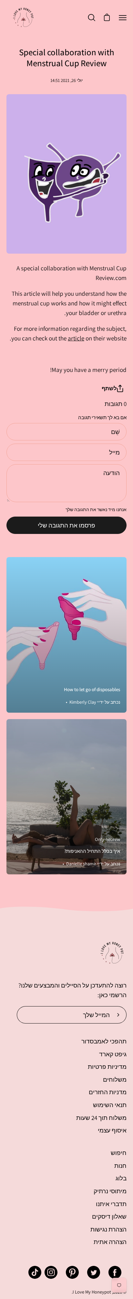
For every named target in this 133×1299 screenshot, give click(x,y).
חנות (120, 1165)
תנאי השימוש (110, 1105)
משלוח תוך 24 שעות (101, 1118)
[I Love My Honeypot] (23, 18)
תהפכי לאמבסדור (104, 1041)
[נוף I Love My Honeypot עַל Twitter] (93, 1272)
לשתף (109, 388)
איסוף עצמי (112, 1130)
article (76, 338)
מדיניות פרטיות (107, 1066)
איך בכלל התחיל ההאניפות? (92, 851)
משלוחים (115, 1079)
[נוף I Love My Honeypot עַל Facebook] (114, 1272)
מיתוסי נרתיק (110, 1191)
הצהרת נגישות (108, 1229)
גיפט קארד (113, 1054)
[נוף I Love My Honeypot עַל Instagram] (51, 1272)
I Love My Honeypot (92, 1292)
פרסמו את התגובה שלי (66, 525)
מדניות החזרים (108, 1092)
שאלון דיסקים (109, 1216)
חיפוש (119, 1153)
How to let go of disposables (92, 689)
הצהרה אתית (110, 1242)
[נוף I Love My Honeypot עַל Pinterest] (72, 1272)
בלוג (121, 1178)
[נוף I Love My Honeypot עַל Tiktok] (34, 1272)
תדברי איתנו (111, 1204)
